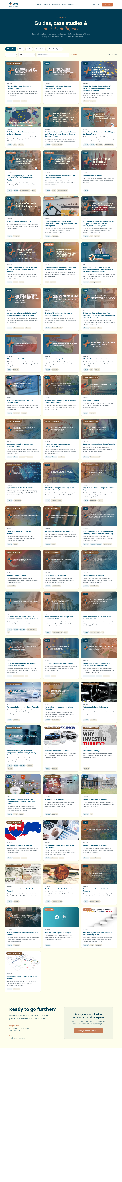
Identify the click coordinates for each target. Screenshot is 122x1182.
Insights (71, 4)
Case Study (40, 49)
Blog (20, 49)
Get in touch (107, 4)
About (64, 4)
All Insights (10, 49)
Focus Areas (56, 4)
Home (39, 4)
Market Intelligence (55, 49)
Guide (29, 49)
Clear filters (74, 54)
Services (45, 4)
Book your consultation (86, 1031)
